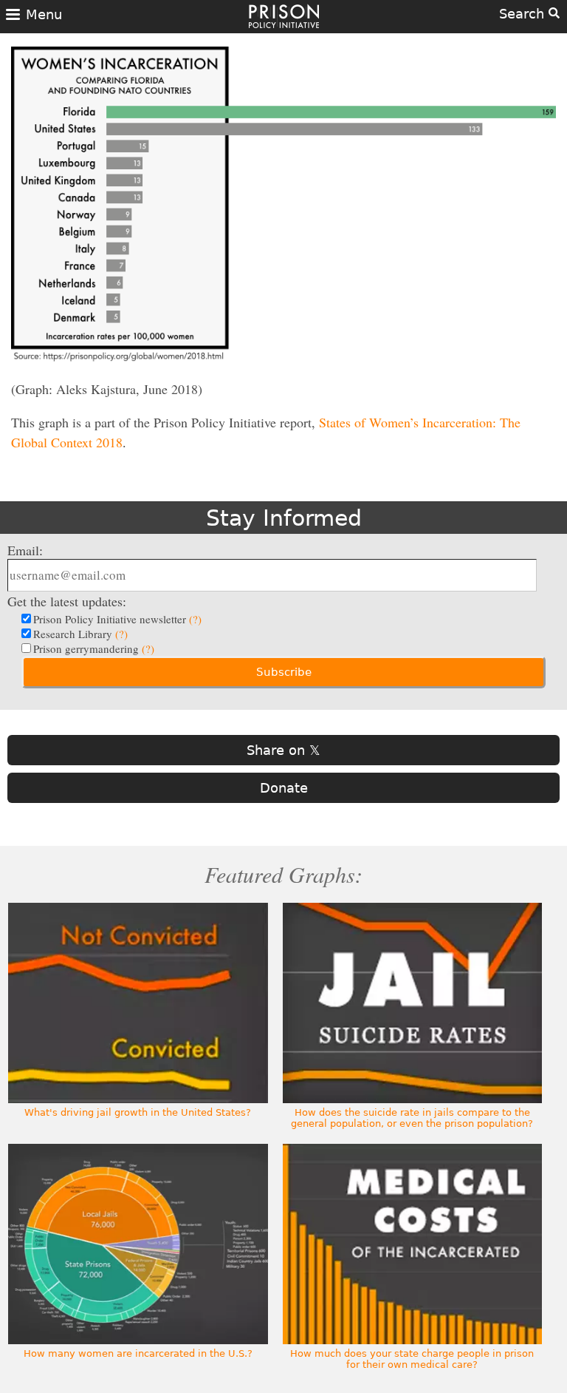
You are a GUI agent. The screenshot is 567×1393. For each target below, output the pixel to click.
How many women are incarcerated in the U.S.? (138, 1353)
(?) (195, 618)
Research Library (80, 633)
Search (524, 13)
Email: (25, 550)
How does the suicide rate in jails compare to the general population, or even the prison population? (412, 1118)
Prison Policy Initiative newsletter (117, 618)
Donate (284, 788)
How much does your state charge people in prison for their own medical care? (412, 1359)
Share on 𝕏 (283, 750)
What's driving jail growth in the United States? (137, 1112)
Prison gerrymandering (93, 648)
